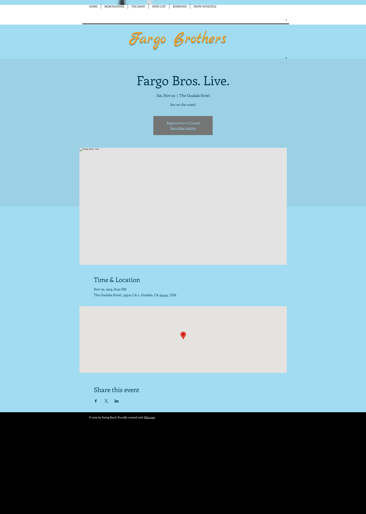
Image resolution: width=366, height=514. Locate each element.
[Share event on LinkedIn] (117, 401)
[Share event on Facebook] (96, 401)
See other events (183, 128)
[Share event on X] (106, 401)
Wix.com (149, 417)
